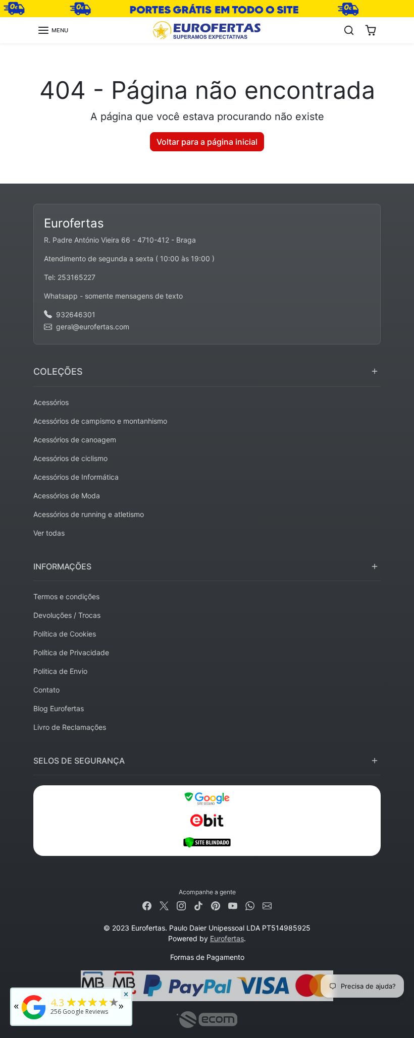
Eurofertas (227, 938)
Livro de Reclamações (69, 727)
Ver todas (49, 533)
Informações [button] (62, 566)
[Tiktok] (198, 905)
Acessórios (51, 402)
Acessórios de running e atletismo (88, 514)
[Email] (267, 905)
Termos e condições (66, 596)
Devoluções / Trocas (66, 615)
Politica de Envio (60, 671)
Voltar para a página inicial (207, 142)
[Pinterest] (215, 905)
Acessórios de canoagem (74, 439)
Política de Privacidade (71, 652)
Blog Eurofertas (58, 708)
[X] (164, 905)
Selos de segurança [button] (79, 761)
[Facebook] (147, 905)
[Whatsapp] (249, 905)
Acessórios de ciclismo (70, 458)
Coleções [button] (58, 371)
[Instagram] (181, 905)
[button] (52, 30)
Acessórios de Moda (66, 495)
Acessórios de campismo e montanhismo (100, 421)
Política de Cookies (64, 633)
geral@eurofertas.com (92, 326)
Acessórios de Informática (76, 477)
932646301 (75, 314)
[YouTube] (232, 905)
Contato (46, 689)
